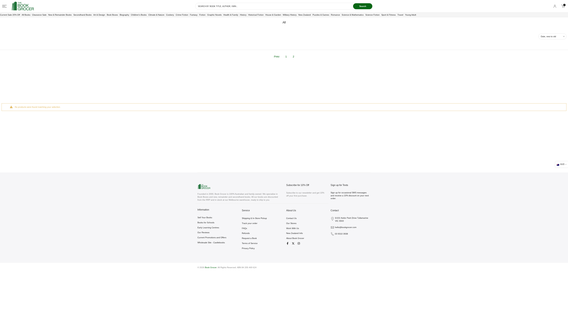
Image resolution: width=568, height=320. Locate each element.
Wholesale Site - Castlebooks (211, 242)
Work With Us (292, 228)
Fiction (202, 15)
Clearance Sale (39, 15)
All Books (26, 15)
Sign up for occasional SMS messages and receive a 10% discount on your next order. (350, 195)
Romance (335, 15)
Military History (290, 15)
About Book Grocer (295, 238)
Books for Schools (205, 222)
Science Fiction (372, 15)
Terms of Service (250, 243)
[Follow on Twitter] (293, 243)
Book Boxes (112, 15)
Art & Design (99, 15)
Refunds (246, 233)
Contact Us (291, 218)
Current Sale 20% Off (10, 15)
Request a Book (249, 238)
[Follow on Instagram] (298, 243)
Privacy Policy (248, 248)
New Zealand (304, 15)
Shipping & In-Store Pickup (254, 218)
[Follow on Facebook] (287, 243)
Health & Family (230, 15)
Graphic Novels (214, 15)
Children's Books (139, 15)
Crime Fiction (182, 15)
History (243, 15)
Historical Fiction (256, 15)
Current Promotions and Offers (211, 237)
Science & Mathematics (353, 15)
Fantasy (193, 15)
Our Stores (291, 223)
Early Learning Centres (208, 227)
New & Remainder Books (60, 15)
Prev (276, 56)
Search (362, 6)
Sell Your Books (204, 217)
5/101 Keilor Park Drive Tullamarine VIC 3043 (351, 219)
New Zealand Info (294, 233)
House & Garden (273, 15)
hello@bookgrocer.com (345, 227)
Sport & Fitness (388, 15)
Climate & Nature (156, 15)
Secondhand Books (82, 15)
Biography (124, 15)
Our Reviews (203, 232)
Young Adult (410, 15)
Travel (400, 15)
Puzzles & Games (321, 15)
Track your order (249, 223)
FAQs (244, 228)
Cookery (170, 15)
